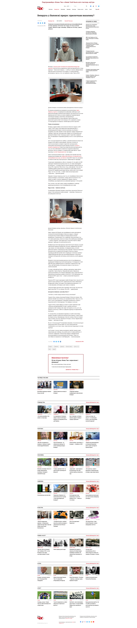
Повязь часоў (80, 9)
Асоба (86, 9)
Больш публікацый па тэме (92, 402)
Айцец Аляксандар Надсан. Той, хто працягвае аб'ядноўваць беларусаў (60, 579)
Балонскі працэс (69, 346)
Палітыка (50, 9)
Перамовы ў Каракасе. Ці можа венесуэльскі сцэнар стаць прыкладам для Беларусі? (60, 498)
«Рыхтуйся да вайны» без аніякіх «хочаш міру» (43, 417)
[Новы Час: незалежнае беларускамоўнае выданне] (41, 7)
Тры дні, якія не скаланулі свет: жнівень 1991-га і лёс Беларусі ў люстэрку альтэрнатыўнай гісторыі (43, 552)
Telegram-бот (61, 623)
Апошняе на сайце (91, 21)
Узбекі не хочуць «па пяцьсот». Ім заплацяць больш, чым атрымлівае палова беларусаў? (91, 419)
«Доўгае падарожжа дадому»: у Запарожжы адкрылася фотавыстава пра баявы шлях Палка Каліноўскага (44, 524)
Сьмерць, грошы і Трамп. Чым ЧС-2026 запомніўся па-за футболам (44, 603)
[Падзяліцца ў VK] (44, 23)
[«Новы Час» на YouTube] (93, 621)
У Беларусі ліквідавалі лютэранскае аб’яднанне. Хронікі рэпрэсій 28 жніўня (91, 32)
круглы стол (76, 346)
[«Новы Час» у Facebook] (91, 6)
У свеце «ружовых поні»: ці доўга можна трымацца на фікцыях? (60, 470)
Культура (74, 9)
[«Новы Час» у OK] (91, 621)
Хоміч (50, 349)
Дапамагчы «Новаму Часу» (72, 369)
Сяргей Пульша (68, 21)
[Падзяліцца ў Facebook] (38, 23)
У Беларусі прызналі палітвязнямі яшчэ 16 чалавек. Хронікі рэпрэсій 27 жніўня (92, 52)
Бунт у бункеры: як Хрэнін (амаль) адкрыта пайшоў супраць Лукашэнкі (75, 418)
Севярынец (56, 346)
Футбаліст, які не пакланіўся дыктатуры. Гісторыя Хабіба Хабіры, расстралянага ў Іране (76, 604)
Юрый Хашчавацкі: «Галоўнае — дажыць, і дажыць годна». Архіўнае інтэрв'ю (76, 579)
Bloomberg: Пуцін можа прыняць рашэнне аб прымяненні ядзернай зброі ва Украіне (92, 64)
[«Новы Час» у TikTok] (93, 6)
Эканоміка (63, 9)
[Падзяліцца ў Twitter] (42, 23)
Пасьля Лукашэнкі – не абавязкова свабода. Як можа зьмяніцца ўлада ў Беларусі (59, 445)
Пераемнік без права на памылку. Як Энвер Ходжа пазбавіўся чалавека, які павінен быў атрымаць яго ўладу (76, 552)
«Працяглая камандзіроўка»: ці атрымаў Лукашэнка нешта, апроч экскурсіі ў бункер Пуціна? (92, 445)
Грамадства (56, 9)
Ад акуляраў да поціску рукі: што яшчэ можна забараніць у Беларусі (92, 497)
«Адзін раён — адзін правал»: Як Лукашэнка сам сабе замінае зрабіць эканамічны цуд (76, 471)
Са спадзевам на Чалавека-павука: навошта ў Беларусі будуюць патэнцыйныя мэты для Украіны (60, 419)
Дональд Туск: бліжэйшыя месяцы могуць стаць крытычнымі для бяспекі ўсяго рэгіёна (92, 26)
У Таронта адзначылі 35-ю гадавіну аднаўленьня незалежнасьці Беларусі (91, 82)
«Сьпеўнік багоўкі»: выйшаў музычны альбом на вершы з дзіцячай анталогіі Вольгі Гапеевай (60, 524)
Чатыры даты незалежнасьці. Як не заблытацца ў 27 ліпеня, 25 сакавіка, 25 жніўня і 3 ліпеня (92, 552)
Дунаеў (54, 349)
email (73, 622)
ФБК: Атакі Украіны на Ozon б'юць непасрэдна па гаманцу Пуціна (92, 38)
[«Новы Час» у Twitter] (89, 621)
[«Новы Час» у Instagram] (96, 6)
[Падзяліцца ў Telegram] (40, 23)
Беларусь (50, 346)
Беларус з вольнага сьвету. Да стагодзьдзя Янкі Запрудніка (43, 579)
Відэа (97, 9)
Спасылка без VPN (41, 25)
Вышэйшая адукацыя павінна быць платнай (44, 392)
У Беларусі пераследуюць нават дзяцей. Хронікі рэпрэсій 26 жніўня (92, 70)
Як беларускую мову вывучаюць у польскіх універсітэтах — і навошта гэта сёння (76, 498)
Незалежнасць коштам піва (43, 495)
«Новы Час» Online (69, 618)
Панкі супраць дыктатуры (60, 549)
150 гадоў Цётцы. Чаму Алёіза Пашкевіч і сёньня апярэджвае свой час (91, 523)
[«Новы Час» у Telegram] (99, 6)
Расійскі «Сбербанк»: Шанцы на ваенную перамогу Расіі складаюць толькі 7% (92, 76)
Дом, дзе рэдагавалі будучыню (74, 522)
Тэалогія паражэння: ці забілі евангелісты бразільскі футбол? (60, 603)
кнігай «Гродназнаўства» (60, 152)
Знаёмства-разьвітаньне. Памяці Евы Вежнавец (91, 578)
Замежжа (68, 9)
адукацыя (62, 346)
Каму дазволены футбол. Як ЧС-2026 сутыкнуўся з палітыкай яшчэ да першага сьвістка (92, 604)
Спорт (90, 9)
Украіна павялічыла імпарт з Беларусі (60, 392)
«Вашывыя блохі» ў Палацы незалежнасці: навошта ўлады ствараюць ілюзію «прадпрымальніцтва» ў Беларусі (92, 45)
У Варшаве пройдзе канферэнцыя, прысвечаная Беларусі (76, 393)
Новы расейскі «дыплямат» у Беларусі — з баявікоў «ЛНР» (76, 443)
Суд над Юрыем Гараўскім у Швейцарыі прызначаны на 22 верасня (92, 58)
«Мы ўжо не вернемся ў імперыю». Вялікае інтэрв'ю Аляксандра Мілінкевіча (43, 444)
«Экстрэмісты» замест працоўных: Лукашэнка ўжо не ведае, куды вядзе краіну (92, 470)
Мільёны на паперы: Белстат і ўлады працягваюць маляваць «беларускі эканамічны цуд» (44, 471)
